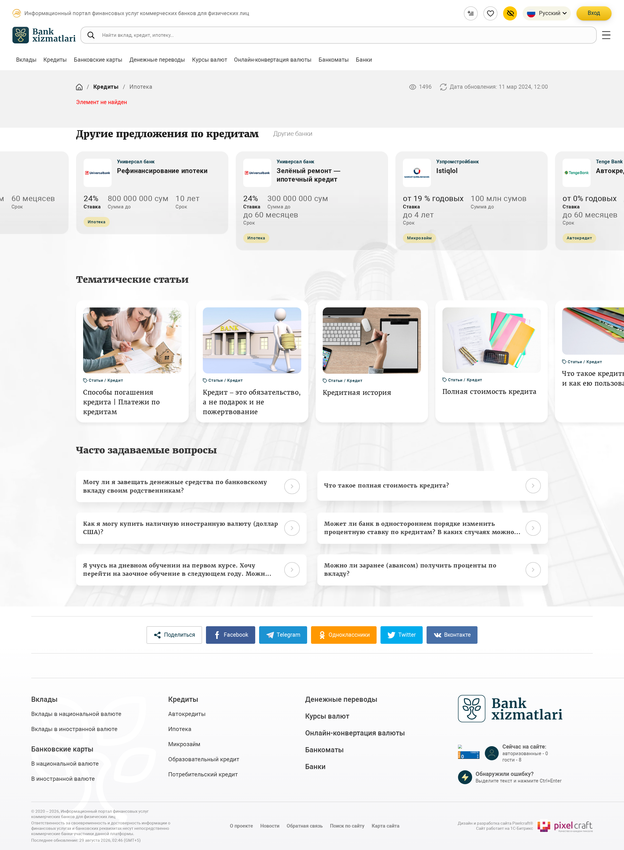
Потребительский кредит (203, 774)
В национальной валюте (65, 763)
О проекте (241, 826)
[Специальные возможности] (510, 13)
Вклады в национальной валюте (76, 714)
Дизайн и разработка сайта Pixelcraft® (495, 823)
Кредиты (106, 87)
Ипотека (179, 729)
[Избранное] (490, 13)
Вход (594, 13)
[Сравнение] (471, 13)
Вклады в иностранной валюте (74, 729)
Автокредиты (187, 714)
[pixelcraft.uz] (565, 826)
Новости (269, 826)
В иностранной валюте (63, 778)
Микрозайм (184, 744)
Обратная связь (305, 826)
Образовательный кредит (203, 759)
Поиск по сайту (347, 826)
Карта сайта (386, 826)
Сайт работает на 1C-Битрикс (504, 828)
